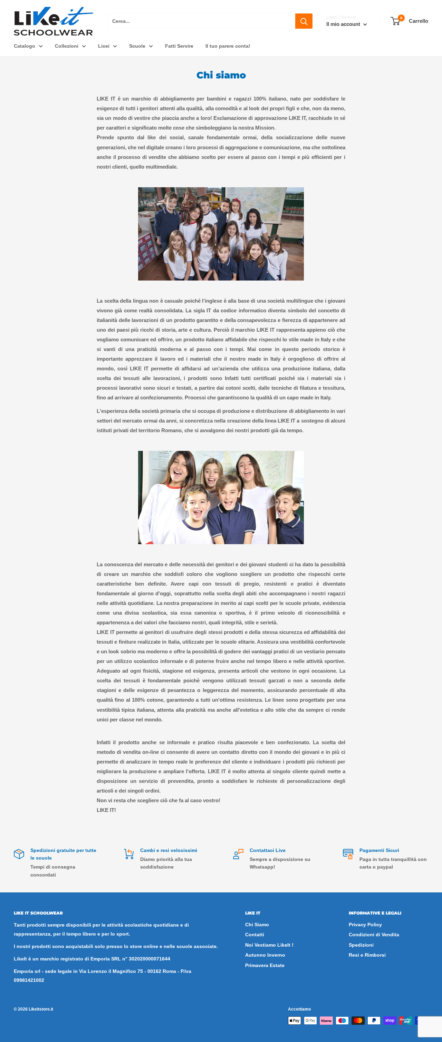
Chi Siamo (257, 924)
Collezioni (66, 46)
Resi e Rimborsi (367, 955)
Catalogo (24, 46)
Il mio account (344, 24)
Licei (103, 46)
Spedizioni (361, 945)
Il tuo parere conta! (227, 46)
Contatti (254, 934)
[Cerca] (304, 21)
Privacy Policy (365, 924)
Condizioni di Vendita (374, 934)
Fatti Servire (179, 46)
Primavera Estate (265, 965)
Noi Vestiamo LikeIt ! (269, 945)
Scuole (137, 46)
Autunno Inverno (265, 955)
